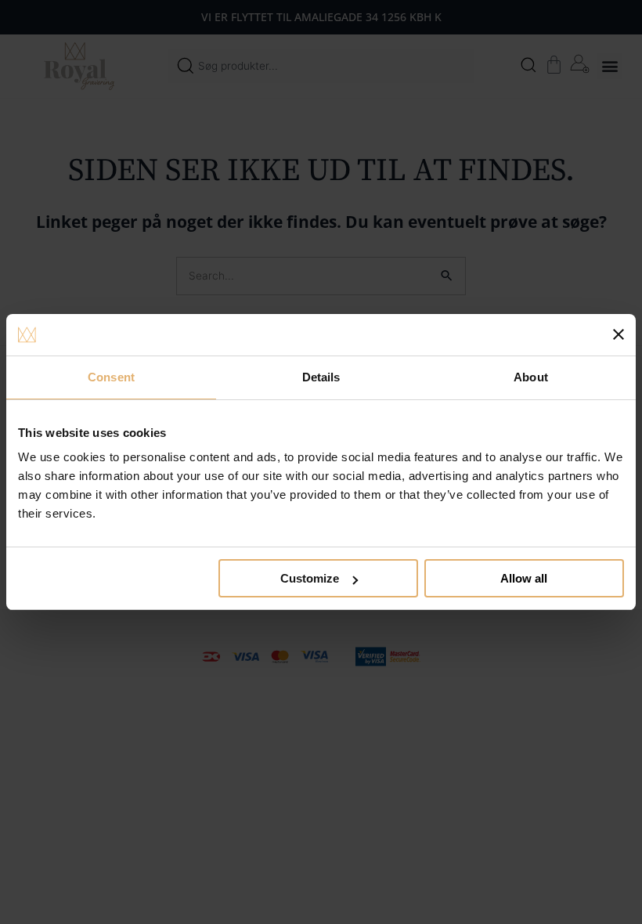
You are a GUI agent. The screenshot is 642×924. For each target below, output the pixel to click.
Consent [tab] (111, 377)
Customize (309, 578)
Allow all (523, 578)
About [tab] (531, 377)
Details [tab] (321, 377)
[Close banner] (618, 334)
